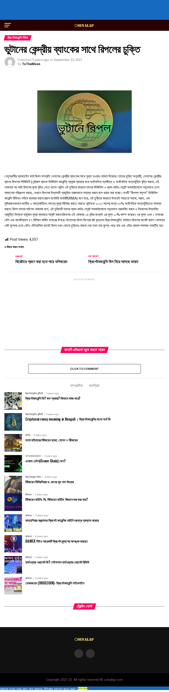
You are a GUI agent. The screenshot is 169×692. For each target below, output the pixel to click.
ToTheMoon (31, 64)
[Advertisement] (84, 10)
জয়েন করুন (82, 688)
